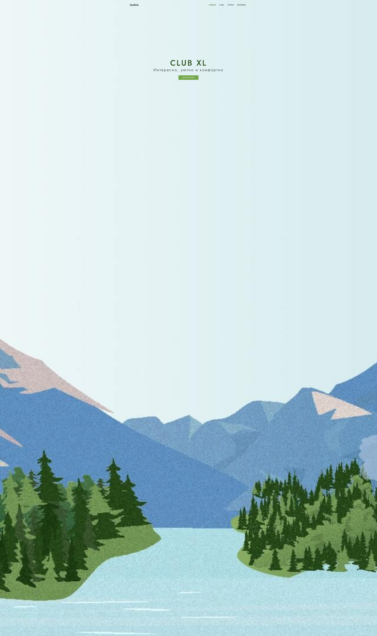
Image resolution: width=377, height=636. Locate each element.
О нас (221, 5)
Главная (212, 5)
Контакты (241, 5)
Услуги (230, 5)
